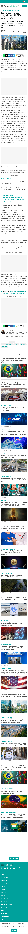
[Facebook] (19, 868)
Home (2, 874)
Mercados (23, 344)
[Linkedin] (8, 868)
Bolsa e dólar (4, 880)
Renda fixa (3, 895)
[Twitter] (17, 868)
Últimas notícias (5, 877)
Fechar (14, 930)
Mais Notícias (14, 858)
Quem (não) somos (5, 916)
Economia (3, 892)
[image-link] (14, 370)
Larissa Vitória (4, 30)
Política (3, 889)
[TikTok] (11, 868)
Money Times (4, 913)
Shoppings (4, 346)
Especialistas (4, 898)
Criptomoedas (4, 883)
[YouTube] (5, 868)
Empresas (3, 886)
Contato (3, 919)
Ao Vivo (12, 342)
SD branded (4, 907)
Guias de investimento (6, 904)
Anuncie (3, 910)
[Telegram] (14, 868)
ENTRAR (24, 6)
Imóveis (16, 344)
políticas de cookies (6, 927)
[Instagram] (2, 868)
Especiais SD (4, 901)
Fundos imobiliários (7, 344)
